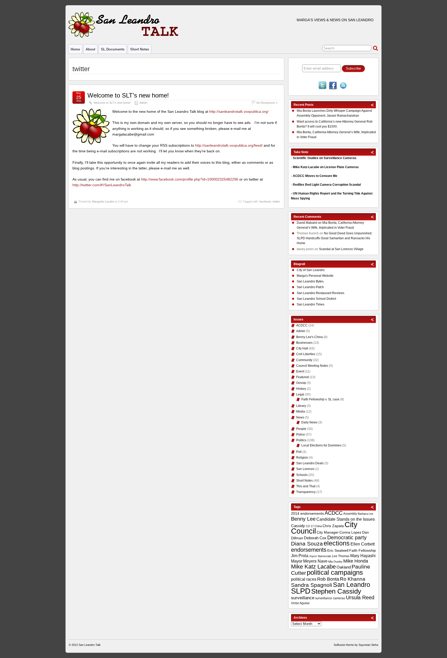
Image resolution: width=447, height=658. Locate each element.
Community (304, 360)
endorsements (308, 550)
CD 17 (310, 526)
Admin (143, 102)
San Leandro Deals (310, 463)
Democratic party (347, 537)
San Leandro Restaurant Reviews (320, 293)
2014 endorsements (307, 513)
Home (75, 49)
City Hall (302, 348)
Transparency (306, 492)
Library (301, 406)
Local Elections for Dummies (321, 445)
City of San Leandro (311, 270)
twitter (276, 201)
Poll (299, 452)
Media (300, 411)
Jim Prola (299, 555)
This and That (305, 486)
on (309, 223)
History (301, 389)
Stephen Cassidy (336, 591)
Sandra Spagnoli (311, 585)
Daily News (309, 422)
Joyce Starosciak (320, 556)
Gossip (301, 383)
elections (337, 543)
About (90, 49)
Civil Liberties (305, 354)
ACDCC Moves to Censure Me (315, 176)
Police (300, 434)
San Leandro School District (316, 299)
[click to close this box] (372, 104)
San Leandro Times (310, 304)
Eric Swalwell (337, 550)
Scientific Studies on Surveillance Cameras (324, 158)
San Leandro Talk (90, 644)
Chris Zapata (333, 526)
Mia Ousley (335, 561)
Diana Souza (307, 544)
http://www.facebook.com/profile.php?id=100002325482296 (189, 179)
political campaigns (335, 572)
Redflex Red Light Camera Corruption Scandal (327, 184)
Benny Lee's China (309, 337)
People (301, 429)
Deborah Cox (315, 538)
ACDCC (302, 325)
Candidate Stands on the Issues (345, 519)
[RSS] (343, 86)
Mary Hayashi (363, 556)
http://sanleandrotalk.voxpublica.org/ (239, 111)
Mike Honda (355, 561)
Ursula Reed (360, 597)
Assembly (350, 513)
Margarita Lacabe (103, 201)
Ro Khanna (352, 579)
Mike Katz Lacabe (313, 566)
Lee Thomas (340, 556)
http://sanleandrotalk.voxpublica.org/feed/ (228, 145)
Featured (302, 377)
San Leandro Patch (310, 287)
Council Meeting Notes (312, 366)
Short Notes (139, 49)
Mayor (296, 561)
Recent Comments (307, 217)
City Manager (328, 532)
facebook (265, 201)
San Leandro (351, 584)
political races (303, 579)
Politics (301, 440)
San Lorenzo (305, 469)
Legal (300, 394)
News (300, 417)
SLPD (300, 591)
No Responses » (267, 102)
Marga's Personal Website (315, 276)
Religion (302, 457)
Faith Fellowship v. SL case (320, 399)
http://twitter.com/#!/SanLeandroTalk (101, 185)
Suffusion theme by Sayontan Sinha (356, 644)
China (318, 526)
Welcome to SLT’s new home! (128, 95)
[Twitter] (322, 86)
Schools (302, 475)
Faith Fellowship (362, 550)
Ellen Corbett (363, 544)
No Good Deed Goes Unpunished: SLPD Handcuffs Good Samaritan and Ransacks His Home (334, 238)
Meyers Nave (315, 561)
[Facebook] (333, 86)
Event (300, 371)
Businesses (304, 343)
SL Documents (112, 49)
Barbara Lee (365, 513)
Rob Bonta (328, 579)
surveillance (302, 597)
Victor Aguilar (300, 603)
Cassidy (298, 526)
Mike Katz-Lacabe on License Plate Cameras (326, 167)
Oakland (344, 567)
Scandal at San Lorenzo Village (341, 249)
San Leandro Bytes (310, 281)
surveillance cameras (330, 598)
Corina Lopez (350, 532)
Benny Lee (303, 519)
